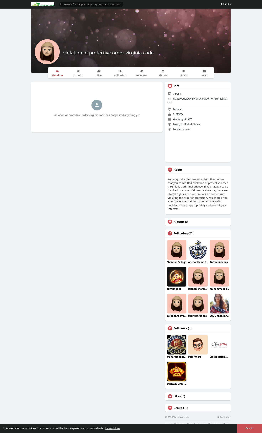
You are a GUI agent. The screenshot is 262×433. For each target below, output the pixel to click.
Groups (179, 407)
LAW (189, 119)
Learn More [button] (112, 428)
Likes (177, 396)
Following (181, 233)
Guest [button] (226, 4)
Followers (180, 328)
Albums (179, 221)
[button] (91, 4)
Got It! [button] (249, 428)
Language (225, 417)
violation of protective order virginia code (108, 52)
